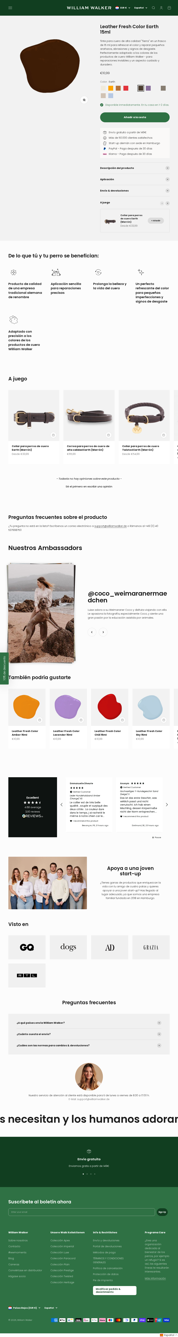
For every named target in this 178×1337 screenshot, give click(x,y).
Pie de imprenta (103, 1280)
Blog (11, 1258)
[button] (89, 486)
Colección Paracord (62, 1258)
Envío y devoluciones (106, 1240)
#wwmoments (17, 1252)
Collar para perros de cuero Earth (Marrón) (30, 448)
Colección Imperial (62, 1246)
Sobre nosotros (18, 1240)
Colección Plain (60, 1264)
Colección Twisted (61, 1276)
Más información (155, 1278)
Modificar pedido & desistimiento (108, 1290)
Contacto (14, 1246)
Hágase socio (17, 1276)
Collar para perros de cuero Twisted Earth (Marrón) (140, 448)
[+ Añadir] (53, 435)
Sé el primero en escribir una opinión (89, 486)
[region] (114, 804)
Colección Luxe (59, 1252)
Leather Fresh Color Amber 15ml (25, 733)
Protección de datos (106, 1274)
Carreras (13, 1264)
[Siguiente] (167, 203)
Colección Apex (60, 1240)
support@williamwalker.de (110, 526)
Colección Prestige (62, 1270)
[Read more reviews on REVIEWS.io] (32, 816)
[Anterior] (162, 203)
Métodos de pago (104, 1252)
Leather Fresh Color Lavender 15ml (66, 733)
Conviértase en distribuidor (25, 1270)
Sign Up (162, 1212)
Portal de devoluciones (107, 1246)
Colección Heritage (62, 1282)
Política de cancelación (108, 1268)
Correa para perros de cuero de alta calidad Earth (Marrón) (88, 448)
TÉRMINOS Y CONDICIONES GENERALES (108, 1260)
